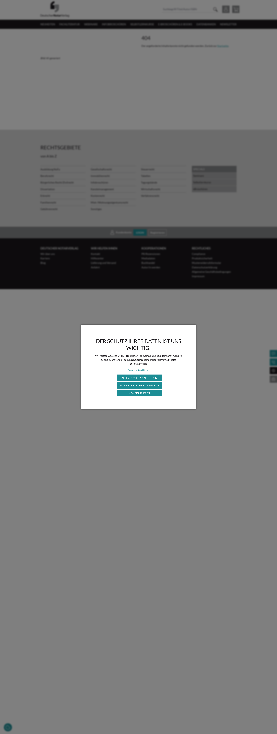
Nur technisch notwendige (139, 385)
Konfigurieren (139, 393)
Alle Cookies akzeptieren (139, 377)
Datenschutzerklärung (138, 370)
